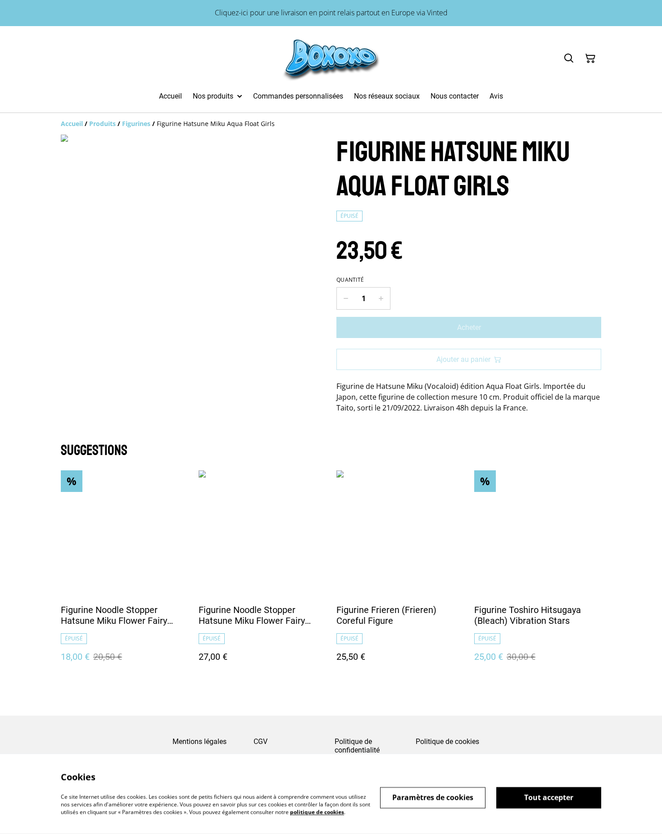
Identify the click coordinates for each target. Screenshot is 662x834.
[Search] (569, 58)
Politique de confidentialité (357, 745)
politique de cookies (317, 812)
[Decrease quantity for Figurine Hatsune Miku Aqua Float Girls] (345, 298)
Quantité (350, 280)
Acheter (469, 327)
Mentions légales (199, 741)
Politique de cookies (447, 741)
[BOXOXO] (331, 58)
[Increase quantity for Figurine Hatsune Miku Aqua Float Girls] (381, 298)
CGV (261, 741)
